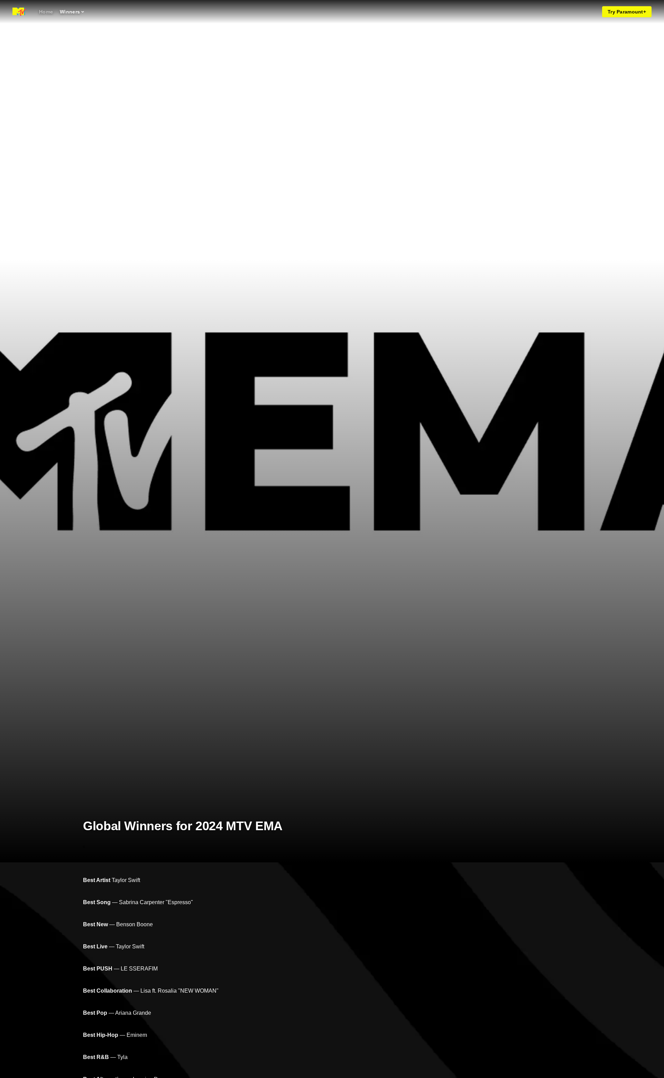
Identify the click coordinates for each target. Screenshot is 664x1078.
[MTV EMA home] (19, 12)
